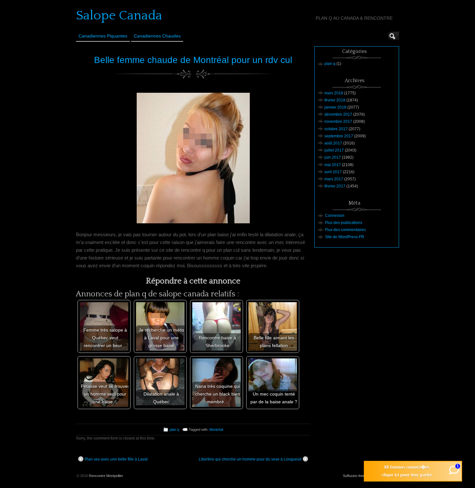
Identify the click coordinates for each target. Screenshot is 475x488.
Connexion (334, 215)
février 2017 (334, 186)
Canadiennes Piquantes (103, 35)
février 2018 (334, 100)
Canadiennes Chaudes (157, 35)
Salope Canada (119, 15)
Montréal (216, 429)
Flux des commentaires (345, 230)
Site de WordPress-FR (344, 237)
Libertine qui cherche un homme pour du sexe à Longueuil (250, 459)
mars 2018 (333, 93)
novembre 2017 (338, 121)
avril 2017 (333, 172)
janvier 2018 (335, 107)
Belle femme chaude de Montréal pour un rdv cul (193, 60)
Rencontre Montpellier (106, 476)
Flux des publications (343, 222)
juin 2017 (332, 157)
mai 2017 (332, 165)
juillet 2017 (334, 150)
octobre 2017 (336, 129)
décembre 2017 (338, 114)
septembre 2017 (338, 136)
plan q (174, 429)
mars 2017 (333, 179)
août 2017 (333, 143)
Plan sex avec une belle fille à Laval (116, 459)
